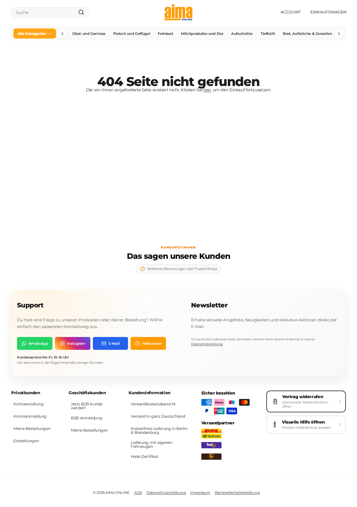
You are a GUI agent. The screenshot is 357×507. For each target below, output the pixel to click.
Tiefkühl (267, 33)
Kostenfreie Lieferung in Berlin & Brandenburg (159, 430)
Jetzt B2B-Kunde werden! (86, 405)
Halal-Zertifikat (144, 456)
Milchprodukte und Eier (202, 33)
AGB (138, 492)
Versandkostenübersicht (153, 403)
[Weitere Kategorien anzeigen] (339, 33)
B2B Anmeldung (86, 417)
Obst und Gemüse (88, 33)
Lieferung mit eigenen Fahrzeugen (151, 444)
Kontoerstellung (28, 403)
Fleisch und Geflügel (131, 33)
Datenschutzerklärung (207, 344)
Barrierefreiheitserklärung (237, 492)
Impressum (200, 492)
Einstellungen (26, 440)
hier (207, 89)
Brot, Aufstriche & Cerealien (307, 33)
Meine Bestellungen (31, 428)
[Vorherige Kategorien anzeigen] (62, 33)
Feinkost (165, 33)
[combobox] (50, 12)
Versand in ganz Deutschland (158, 416)
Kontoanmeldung (30, 416)
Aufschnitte (242, 33)
